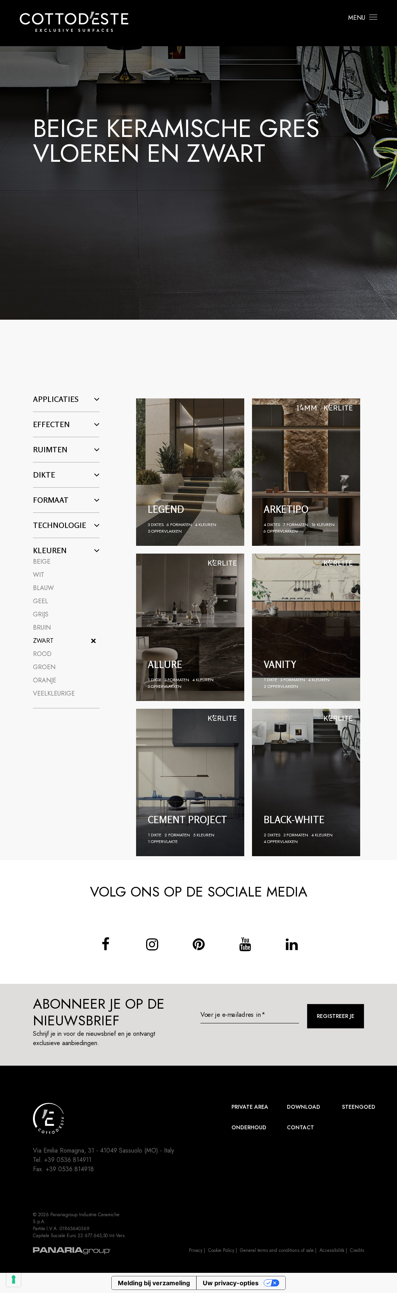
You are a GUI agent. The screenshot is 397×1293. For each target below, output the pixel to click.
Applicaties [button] (56, 399)
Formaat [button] (51, 500)
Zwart (43, 640)
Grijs (40, 614)
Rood (42, 653)
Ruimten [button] (50, 449)
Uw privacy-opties (231, 1283)
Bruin (42, 627)
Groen (44, 667)
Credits (357, 1250)
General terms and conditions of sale (277, 1250)
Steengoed (358, 1107)
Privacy (195, 1250)
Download (303, 1107)
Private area (249, 1107)
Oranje (44, 680)
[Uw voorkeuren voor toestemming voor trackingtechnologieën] (13, 1279)
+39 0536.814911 (67, 1159)
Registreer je (335, 1016)
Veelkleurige (54, 693)
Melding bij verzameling (154, 1283)
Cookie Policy (221, 1250)
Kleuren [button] (50, 550)
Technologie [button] (59, 525)
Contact (300, 1127)
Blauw (43, 587)
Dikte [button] (44, 474)
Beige (41, 561)
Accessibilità (331, 1250)
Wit (38, 574)
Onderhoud (248, 1127)
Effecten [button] (51, 424)
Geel (40, 601)
